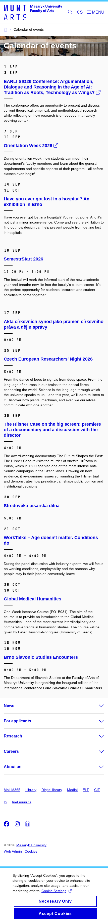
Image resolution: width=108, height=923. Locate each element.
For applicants (17, 721)
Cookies (31, 851)
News (9, 706)
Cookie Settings (53, 891)
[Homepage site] (33, 12)
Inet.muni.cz (21, 802)
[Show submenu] (96, 705)
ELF (86, 790)
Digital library (51, 790)
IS (5, 802)
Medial (72, 790)
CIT (97, 790)
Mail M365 (12, 790)
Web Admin (13, 851)
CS (80, 12)
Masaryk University (31, 845)
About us (12, 767)
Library (30, 790)
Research (13, 736)
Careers (11, 751)
